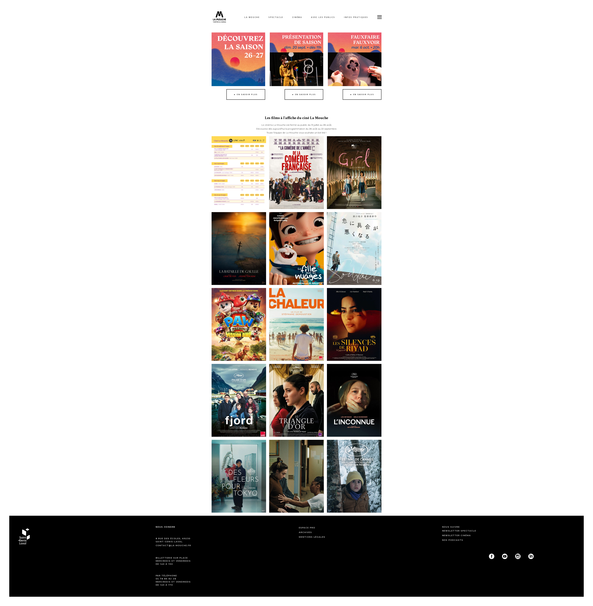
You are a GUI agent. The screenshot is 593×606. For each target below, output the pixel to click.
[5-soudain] (354, 248)
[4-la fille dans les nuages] (296, 248)
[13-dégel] (354, 476)
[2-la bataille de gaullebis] (239, 248)
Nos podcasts (452, 540)
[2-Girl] (354, 172)
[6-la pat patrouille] (239, 324)
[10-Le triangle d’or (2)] (296, 400)
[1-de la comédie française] (296, 172)
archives (305, 532)
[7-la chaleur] (296, 324)
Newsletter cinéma (456, 535)
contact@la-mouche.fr (173, 545)
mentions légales (312, 537)
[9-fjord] (239, 400)
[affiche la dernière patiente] (296, 476)
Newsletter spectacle (459, 530)
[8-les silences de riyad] (354, 324)
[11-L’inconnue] (354, 400)
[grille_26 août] (239, 172)
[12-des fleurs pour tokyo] (239, 476)
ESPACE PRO (307, 527)
